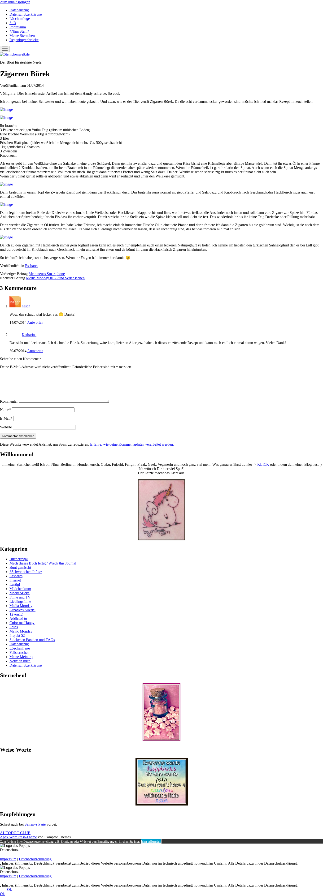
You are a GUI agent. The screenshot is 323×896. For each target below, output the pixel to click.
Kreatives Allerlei (22, 610)
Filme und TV (20, 597)
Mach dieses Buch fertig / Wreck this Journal (42, 563)
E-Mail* (6, 418)
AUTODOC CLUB (15, 833)
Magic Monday (20, 631)
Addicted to (18, 618)
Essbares (31, 266)
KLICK (263, 464)
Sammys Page (35, 824)
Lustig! (14, 584)
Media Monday (20, 606)
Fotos (13, 627)
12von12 (16, 614)
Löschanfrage (19, 19)
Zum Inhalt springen (15, 2)
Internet (15, 580)
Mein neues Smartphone (47, 274)
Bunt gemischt (20, 567)
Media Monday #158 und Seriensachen (55, 278)
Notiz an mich (20, 661)
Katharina (29, 335)
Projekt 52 (17, 635)
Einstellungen (151, 841)
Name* (5, 410)
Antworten (35, 322)
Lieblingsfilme (20, 601)
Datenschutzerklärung (25, 14)
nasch (26, 306)
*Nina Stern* (19, 31)
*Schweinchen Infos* (25, 572)
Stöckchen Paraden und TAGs (32, 640)
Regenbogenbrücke (24, 40)
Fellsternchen (19, 652)
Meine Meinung (21, 657)
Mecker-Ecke (19, 593)
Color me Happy (22, 623)
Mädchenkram (20, 589)
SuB (12, 23)
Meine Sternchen (22, 36)
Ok (9, 889)
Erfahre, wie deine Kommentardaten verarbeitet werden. (132, 444)
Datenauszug (19, 10)
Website (6, 427)
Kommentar (9, 401)
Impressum (17, 27)
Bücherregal (18, 559)
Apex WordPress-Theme (18, 837)
